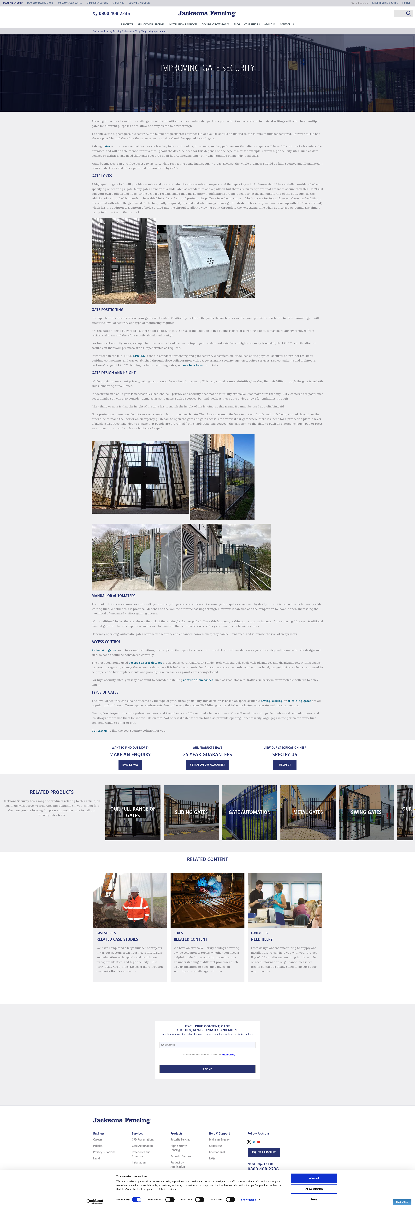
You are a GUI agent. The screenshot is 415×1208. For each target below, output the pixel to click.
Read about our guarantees (207, 765)
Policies (97, 1146)
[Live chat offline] (402, 1202)
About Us (269, 24)
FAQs (212, 1158)
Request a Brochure (263, 1152)
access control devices (145, 662)
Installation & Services (183, 24)
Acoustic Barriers (181, 1156)
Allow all (314, 1178)
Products (127, 24)
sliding (277, 701)
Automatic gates (104, 650)
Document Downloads (215, 24)
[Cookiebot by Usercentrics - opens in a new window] (95, 1201)
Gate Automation (142, 1146)
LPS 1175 (139, 356)
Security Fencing (180, 1139)
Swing (266, 701)
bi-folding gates (299, 701)
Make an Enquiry (219, 1139)
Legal (96, 1158)
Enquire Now (130, 765)
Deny (314, 1199)
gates (106, 146)
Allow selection (314, 1188)
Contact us (99, 730)
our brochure (193, 365)
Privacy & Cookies (104, 1152)
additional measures (198, 680)
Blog (237, 24)
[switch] (170, 1199)
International (217, 1152)
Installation (139, 1162)
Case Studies (252, 24)
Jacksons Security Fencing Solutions (112, 31)
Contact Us (287, 24)
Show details (248, 1199)
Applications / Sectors (150, 24)
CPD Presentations (143, 1139)
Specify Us (285, 765)
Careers (97, 1139)
